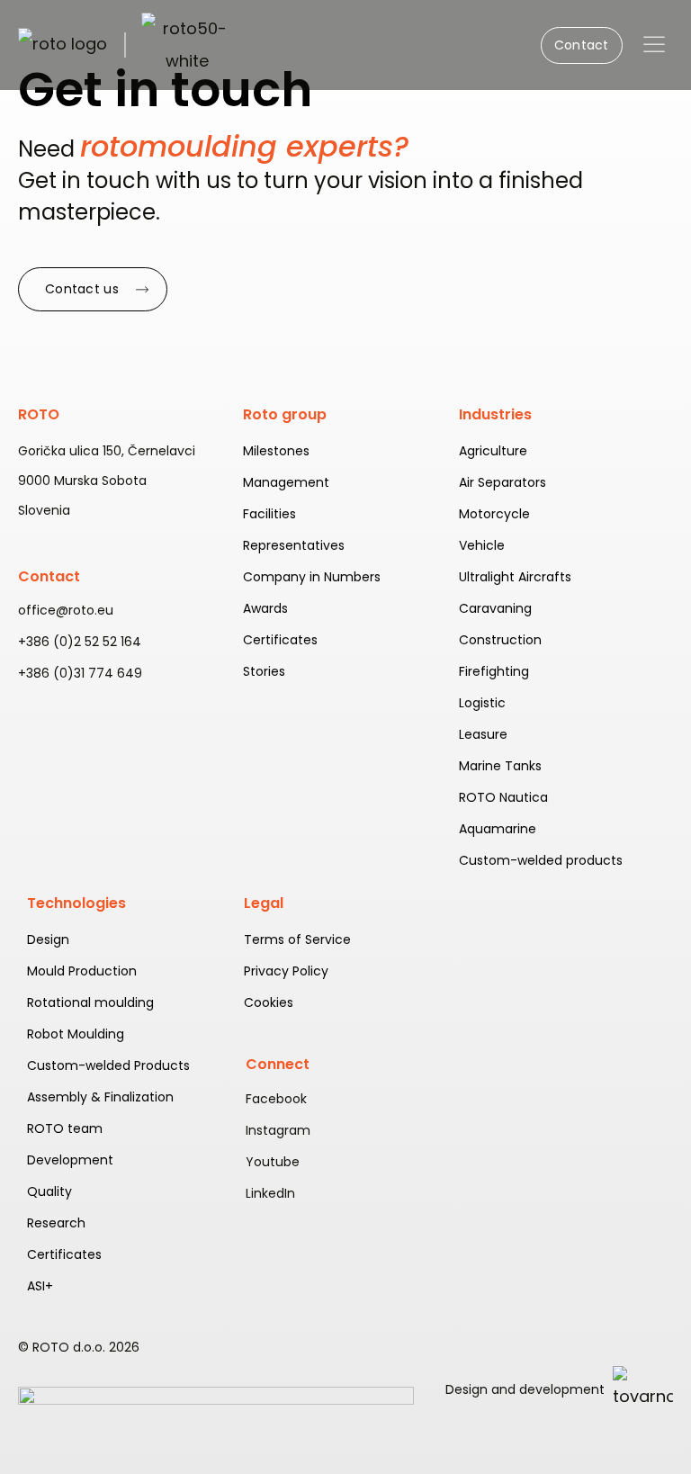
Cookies (268, 1002)
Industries (495, 414)
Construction (500, 640)
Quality (49, 1191)
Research (56, 1223)
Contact (49, 576)
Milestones (276, 451)
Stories (264, 671)
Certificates (280, 640)
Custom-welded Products (108, 1065)
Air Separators (502, 482)
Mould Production (82, 971)
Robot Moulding (75, 1034)
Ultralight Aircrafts (515, 577)
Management (286, 482)
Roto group (285, 414)
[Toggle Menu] (654, 44)
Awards (265, 608)
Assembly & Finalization (100, 1097)
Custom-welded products (541, 860)
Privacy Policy (286, 971)
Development (70, 1160)
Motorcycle (494, 514)
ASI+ (40, 1286)
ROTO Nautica (503, 797)
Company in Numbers (312, 577)
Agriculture (493, 451)
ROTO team (65, 1128)
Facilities (269, 514)
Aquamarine (497, 829)
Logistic (482, 703)
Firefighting (494, 671)
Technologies (76, 903)
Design (48, 939)
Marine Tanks (500, 766)
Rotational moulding (90, 1002)
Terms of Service (297, 939)
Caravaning (495, 608)
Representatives (294, 545)
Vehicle (482, 545)
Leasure (483, 734)
